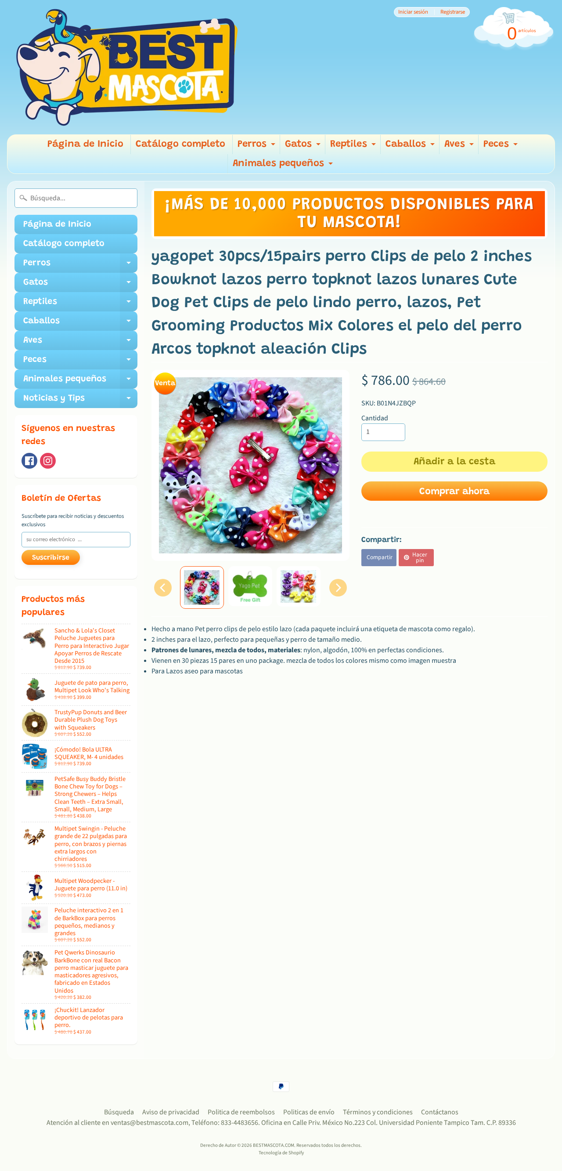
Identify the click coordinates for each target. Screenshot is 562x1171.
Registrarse (452, 12)
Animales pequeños (284, 166)
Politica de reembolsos (241, 1112)
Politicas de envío (309, 1112)
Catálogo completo (180, 144)
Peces (501, 147)
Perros (257, 147)
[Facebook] (29, 461)
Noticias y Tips (80, 401)
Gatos (304, 147)
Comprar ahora (454, 492)
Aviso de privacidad (170, 1112)
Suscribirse (50, 557)
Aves (460, 147)
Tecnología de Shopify (281, 1152)
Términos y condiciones (378, 1112)
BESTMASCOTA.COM (273, 1145)
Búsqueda (119, 1112)
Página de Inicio (85, 144)
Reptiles (354, 147)
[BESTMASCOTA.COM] (128, 67)
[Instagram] (48, 461)
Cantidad (374, 418)
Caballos (411, 147)
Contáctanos (439, 1112)
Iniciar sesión (413, 12)
